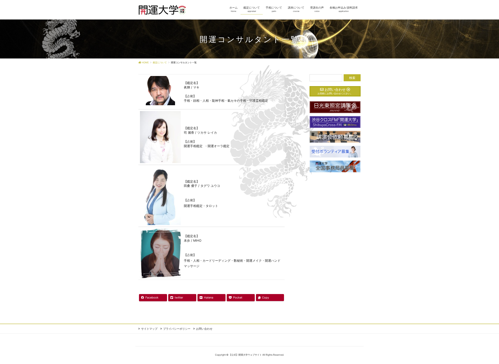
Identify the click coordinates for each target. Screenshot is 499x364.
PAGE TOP (484, 349)
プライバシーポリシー (176, 328)
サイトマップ (149, 328)
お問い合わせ (204, 328)
